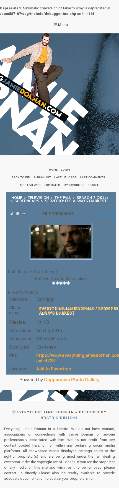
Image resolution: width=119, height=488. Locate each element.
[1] (54, 283)
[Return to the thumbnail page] (10, 213)
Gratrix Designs (59, 418)
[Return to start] (94, 213)
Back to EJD (21, 177)
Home (53, 170)
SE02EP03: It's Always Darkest (76, 201)
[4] (64, 283)
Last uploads (65, 177)
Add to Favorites (53, 369)
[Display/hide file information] (16, 213)
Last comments (92, 177)
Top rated (52, 185)
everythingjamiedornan (67, 308)
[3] (61, 283)
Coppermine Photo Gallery (72, 379)
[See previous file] (100, 213)
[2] (57, 283)
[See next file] (105, 213)
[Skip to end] (111, 213)
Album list (42, 177)
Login (65, 170)
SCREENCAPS (26, 201)
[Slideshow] (22, 213)
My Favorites (74, 185)
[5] (68, 283)
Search (93, 185)
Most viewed (30, 185)
